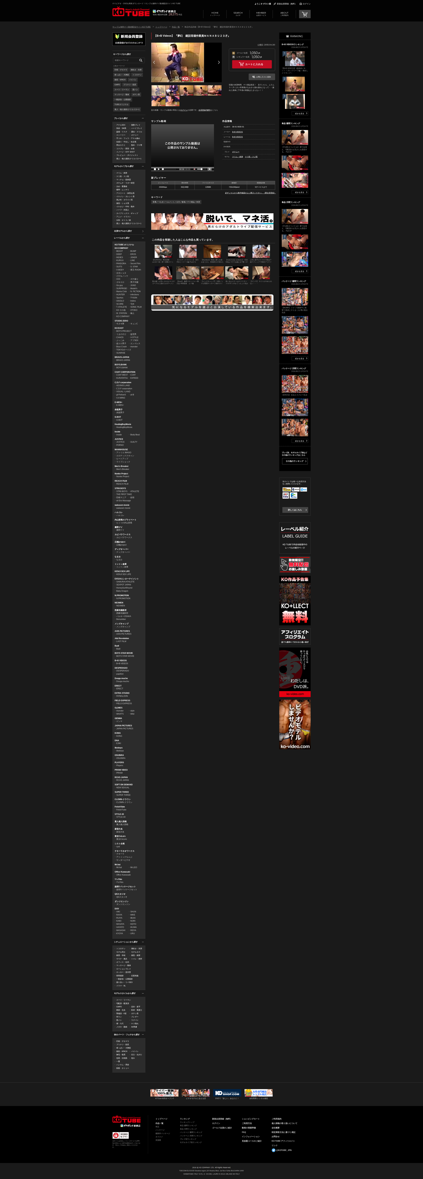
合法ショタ (121, 273)
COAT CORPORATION (125, 372)
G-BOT (118, 417)
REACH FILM (121, 481)
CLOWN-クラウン (123, 799)
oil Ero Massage (123, 500)
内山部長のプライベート (125, 520)
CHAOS (119, 337)
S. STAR (134, 267)
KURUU (120, 260)
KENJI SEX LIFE (122, 571)
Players (119, 765)
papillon (120, 674)
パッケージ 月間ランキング (191, 1136)
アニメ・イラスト (123, 217)
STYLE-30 (119, 814)
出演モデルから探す (123, 231)
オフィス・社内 (122, 962)
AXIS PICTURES (122, 631)
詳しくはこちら (295, 510)
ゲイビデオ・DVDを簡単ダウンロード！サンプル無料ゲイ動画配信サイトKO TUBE (146, 3)
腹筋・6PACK (120, 80)
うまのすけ (121, 334)
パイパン (132, 80)
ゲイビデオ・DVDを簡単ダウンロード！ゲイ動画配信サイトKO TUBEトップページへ (126, 1119)
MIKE (132, 915)
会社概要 (276, 1128)
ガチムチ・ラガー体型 (125, 183)
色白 (133, 1058)
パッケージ (160, 1130)
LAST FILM (121, 641)
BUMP (133, 251)
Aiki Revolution (122, 638)
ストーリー (120, 135)
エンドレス (135, 343)
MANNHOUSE (121, 449)
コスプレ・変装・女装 (125, 149)
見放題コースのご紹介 (252, 1141)
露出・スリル (136, 132)
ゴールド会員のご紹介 (222, 1128)
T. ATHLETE (121, 307)
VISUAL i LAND (123, 391)
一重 (118, 1061)
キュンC (134, 324)
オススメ (159, 1137)
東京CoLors (120, 836)
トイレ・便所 (136, 959)
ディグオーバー (122, 549)
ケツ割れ (134, 1024)
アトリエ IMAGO (123, 452)
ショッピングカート (251, 1119)
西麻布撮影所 (121, 610)
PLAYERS (119, 762)
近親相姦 (134, 976)
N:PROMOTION (122, 595)
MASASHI (120, 930)
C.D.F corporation (123, 382)
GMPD (117, 85)
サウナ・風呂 (121, 959)
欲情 (132, 497)
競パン (135, 90)
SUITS (119, 267)
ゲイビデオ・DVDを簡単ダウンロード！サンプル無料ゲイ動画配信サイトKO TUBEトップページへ (131, 11)
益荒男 (133, 334)
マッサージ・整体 (122, 94)
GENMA (118, 718)
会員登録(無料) (204, 110)
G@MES (118, 708)
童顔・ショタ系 (122, 203)
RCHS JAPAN (121, 777)
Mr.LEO (133, 867)
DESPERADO (121, 668)
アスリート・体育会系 (125, 193)
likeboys (119, 748)
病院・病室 (135, 955)
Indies (133, 301)
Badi (117, 646)
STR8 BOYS (120, 488)
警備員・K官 (121, 1013)
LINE (132, 260)
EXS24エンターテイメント (127, 579)
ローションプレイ (123, 969)
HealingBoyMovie (123, 424)
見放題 (158, 1140)
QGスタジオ (120, 894)
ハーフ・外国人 (122, 210)
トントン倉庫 (121, 564)
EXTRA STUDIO (122, 693)
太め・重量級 (121, 186)
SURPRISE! (121, 288)
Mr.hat (117, 864)
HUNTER (120, 294)
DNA (117, 740)
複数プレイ (135, 125)
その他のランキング (295, 461)
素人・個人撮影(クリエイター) (127, 109)
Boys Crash (121, 346)
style (132, 711)
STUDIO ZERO (121, 321)
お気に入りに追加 (263, 77)
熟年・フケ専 (136, 145)
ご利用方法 (247, 1123)
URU (132, 933)
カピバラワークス (123, 534)
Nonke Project (121, 474)
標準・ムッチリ (122, 190)
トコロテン (137, 75)
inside (119, 435)
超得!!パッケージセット (125, 886)
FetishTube (120, 807)
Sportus (119, 298)
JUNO (133, 285)
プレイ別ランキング (188, 1139)
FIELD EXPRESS (122, 700)
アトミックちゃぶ (124, 857)
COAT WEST (122, 375)
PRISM (119, 773)
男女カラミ (120, 145)
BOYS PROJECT (124, 331)
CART (305, 14)
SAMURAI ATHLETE (125, 582)
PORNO (120, 445)
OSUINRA (119, 755)
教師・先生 (120, 1010)
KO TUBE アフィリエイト (283, 1141)
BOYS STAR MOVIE (124, 653)
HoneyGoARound (124, 588)
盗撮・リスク (121, 132)
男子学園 (134, 282)
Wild (132, 714)
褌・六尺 (120, 1024)
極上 (132, 313)
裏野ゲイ (119, 527)
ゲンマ (119, 721)
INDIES (119, 257)
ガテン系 (136, 94)
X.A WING (120, 398)
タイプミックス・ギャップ (127, 213)
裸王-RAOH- (135, 270)
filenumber (121, 619)
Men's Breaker (122, 466)
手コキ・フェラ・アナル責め (128, 138)
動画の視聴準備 (249, 1128)
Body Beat (135, 435)
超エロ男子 (121, 343)
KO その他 (121, 310)
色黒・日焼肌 (121, 1058)
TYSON (133, 298)
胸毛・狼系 (120, 1055)
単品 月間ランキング (188, 1129)
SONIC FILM (136, 307)
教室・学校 (120, 955)
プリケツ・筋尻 (129, 85)
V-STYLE (134, 337)
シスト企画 (120, 843)
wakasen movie (122, 505)
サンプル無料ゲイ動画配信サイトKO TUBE (131, 27)
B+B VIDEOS (121, 660)
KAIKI (118, 921)
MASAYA (120, 924)
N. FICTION (135, 291)
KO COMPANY (121, 248)
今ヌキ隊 (120, 324)
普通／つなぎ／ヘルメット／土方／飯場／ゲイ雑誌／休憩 (176, 202)
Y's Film (118, 879)
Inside (117, 432)
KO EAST (119, 328)
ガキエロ (120, 282)
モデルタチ (135, 952)
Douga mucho (121, 678)
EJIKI (118, 743)
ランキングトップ (187, 1122)
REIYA (133, 930)
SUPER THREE (122, 792)
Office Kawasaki (122, 872)
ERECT (118, 686)
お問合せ (276, 1136)
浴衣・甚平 (135, 1007)
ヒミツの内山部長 (124, 523)
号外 (132, 304)
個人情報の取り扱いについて (284, 1123)
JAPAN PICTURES (123, 725)
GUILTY (133, 442)
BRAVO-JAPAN (122, 357)
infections (134, 294)
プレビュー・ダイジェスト (127, 155)
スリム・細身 (121, 173)
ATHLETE (134, 491)
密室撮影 (120, 976)
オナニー (134, 135)
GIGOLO (120, 301)
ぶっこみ (120, 340)
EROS (133, 254)
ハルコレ (119, 512)
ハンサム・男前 (122, 1065)
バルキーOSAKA (123, 616)
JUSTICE (119, 439)
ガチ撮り (134, 279)
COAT (133, 375)
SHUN (133, 912)
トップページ (215, 13)
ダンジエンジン (122, 901)
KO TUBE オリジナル (124, 245)
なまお (118, 556)
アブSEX (134, 340)
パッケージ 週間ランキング (191, 1132)
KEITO (133, 924)
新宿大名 (119, 829)
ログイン (307, 4)
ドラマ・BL (121, 986)
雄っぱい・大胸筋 (122, 75)
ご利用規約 (277, 1119)
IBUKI (132, 918)
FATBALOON (122, 696)
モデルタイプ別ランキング (191, 1142)
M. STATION (121, 313)
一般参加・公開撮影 (123, 99)
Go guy (119, 285)
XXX (118, 279)
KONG (118, 733)
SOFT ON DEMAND (124, 784)
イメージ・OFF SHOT (125, 152)
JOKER (133, 257)
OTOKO (133, 310)
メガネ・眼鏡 (121, 1027)
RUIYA (119, 918)
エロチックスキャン (125, 456)
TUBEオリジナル (121, 104)
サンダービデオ (123, 860)
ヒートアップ (122, 458)
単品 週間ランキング (188, 1125)
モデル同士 (120, 952)
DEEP (119, 254)
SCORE (119, 304)
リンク (275, 1145)
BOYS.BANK (121, 364)
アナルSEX (120, 125)
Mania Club (121, 291)
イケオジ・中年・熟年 (125, 207)
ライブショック (123, 462)
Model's (133, 288)
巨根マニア (121, 497)
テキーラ (120, 854)
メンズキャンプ (122, 624)
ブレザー (134, 1017)
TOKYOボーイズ (123, 350)
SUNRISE (120, 353)
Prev (154, 62)
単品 (157, 1127)
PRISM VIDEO (121, 770)
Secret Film (135, 263)
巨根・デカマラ (121, 70)
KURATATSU (122, 378)
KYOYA (119, 933)
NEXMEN (119, 603)
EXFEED (134, 378)
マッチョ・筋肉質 (123, 180)
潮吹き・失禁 (136, 70)
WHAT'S (120, 714)
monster (134, 346)
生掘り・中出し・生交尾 (126, 142)
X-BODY (120, 270)
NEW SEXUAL (122, 787)
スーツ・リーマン (122, 90)
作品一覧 (176, 27)
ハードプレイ (136, 128)
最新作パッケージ (162, 1133)
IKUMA (133, 927)
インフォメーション (251, 1136)
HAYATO (120, 927)
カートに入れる (254, 64)
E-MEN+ (118, 402)
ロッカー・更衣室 (123, 972)
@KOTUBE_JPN (284, 1150)
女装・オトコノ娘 (123, 220)
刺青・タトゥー (122, 1068)
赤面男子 (119, 409)
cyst (118, 846)
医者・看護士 (136, 1010)
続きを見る (299, 113)
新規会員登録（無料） (287, 4)
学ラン (119, 1017)
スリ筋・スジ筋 (122, 176)
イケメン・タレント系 (125, 196)
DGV (117, 909)
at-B (132, 395)
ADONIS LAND (123, 385)
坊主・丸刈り (136, 1055)
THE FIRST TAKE (124, 494)
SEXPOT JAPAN (123, 585)
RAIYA (119, 915)
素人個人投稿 (121, 821)
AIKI (118, 912)
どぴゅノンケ (122, 276)
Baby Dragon (122, 591)
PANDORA (121, 263)
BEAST (119, 251)
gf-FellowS (121, 395)
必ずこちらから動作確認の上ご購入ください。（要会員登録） (250, 193)
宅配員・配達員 (122, 1003)
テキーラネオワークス (125, 851)
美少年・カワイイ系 (124, 200)
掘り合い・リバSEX (124, 982)
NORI (132, 921)
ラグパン (134, 1020)
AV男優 (134, 1027)
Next (219, 62)
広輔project (120, 542)
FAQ (244, 1132)
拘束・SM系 (121, 128)
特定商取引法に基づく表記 (283, 1132)
